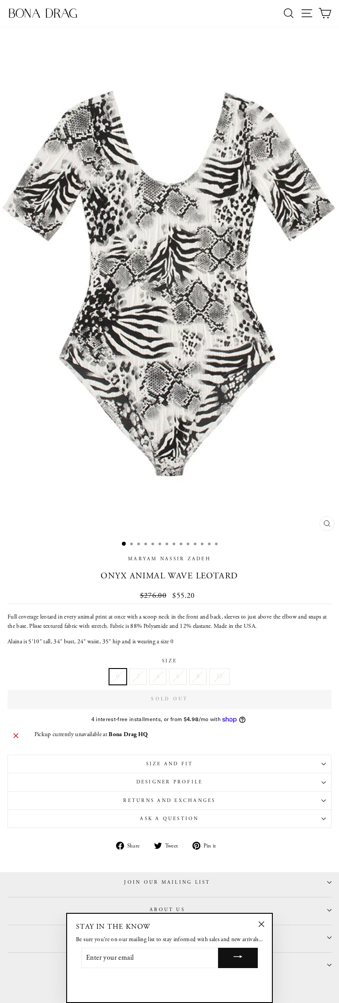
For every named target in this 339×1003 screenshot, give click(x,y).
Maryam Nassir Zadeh (169, 559)
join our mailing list (167, 882)
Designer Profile (169, 782)
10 (219, 676)
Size (169, 661)
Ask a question (169, 819)
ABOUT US (167, 910)
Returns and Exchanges (169, 801)
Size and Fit (169, 764)
